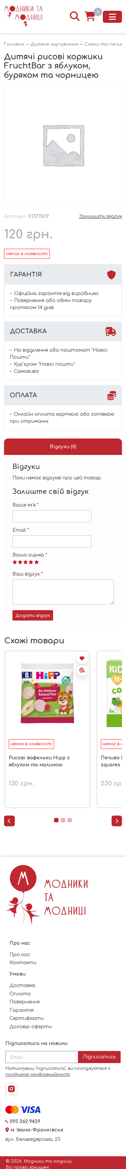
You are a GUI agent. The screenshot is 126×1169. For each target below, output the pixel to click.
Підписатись (99, 1056)
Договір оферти (30, 1026)
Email (20, 530)
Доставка (22, 985)
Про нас (19, 954)
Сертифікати (26, 1018)
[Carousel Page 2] (63, 820)
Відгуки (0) (63, 446)
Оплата (20, 993)
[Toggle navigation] (112, 17)
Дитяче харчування (54, 44)
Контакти (22, 962)
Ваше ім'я (25, 505)
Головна (14, 44)
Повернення (24, 1001)
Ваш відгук (27, 574)
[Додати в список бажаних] (82, 658)
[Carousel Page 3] (70, 820)
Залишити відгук (100, 216)
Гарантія (21, 1010)
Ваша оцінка (29, 555)
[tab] (63, 447)
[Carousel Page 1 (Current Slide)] (56, 820)
